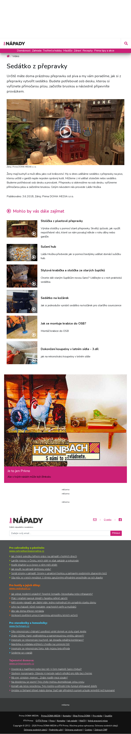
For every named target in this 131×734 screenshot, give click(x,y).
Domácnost (24, 50)
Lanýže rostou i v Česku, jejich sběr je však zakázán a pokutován (45, 560)
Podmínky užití (56, 729)
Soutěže (108, 715)
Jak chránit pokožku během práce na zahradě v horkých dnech (44, 556)
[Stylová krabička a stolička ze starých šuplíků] (22, 276)
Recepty (88, 50)
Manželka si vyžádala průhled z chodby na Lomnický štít (40, 644)
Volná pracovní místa (98, 720)
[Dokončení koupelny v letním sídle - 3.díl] (22, 352)
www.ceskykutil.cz (19, 588)
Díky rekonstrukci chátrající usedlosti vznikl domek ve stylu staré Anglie (48, 631)
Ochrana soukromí (74, 729)
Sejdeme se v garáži (21, 652)
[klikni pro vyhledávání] (126, 43)
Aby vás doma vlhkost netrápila (27, 611)
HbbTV (82, 720)
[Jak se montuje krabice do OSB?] (22, 327)
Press (52, 720)
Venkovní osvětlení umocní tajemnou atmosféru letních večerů (44, 615)
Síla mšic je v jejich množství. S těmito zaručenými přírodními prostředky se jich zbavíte (57, 577)
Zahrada (36, 50)
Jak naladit (72, 720)
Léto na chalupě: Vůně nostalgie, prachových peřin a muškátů (43, 606)
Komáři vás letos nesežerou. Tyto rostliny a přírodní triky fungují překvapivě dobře (54, 686)
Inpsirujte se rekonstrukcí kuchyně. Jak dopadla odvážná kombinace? (47, 640)
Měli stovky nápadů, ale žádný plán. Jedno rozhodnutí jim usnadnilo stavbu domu (53, 602)
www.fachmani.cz (19, 626)
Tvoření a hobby (52, 50)
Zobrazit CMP (100, 729)
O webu (107, 520)
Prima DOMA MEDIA (51, 715)
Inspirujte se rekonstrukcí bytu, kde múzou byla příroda (40, 648)
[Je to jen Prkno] (65, 421)
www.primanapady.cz (21, 663)
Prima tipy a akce (104, 50)
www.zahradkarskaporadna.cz (26, 551)
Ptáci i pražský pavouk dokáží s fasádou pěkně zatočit (39, 598)
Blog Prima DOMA (81, 715)
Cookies (88, 729)
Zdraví (77, 50)
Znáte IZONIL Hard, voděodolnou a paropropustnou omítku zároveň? (47, 635)
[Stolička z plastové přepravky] (22, 228)
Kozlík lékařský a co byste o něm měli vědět (34, 564)
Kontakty (67, 715)
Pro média (97, 715)
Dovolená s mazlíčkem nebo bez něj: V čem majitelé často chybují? (46, 669)
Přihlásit (116, 533)
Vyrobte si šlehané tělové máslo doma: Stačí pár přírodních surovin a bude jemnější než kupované (63, 690)
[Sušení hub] (22, 252)
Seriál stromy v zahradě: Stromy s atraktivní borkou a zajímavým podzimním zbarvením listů (59, 573)
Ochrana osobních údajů (35, 729)
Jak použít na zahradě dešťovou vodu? (31, 569)
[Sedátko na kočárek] (22, 301)
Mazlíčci (67, 50)
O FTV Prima (41, 720)
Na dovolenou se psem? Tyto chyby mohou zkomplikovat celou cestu (47, 681)
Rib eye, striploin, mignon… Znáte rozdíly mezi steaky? (39, 677)
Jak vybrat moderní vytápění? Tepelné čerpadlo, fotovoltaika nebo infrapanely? (52, 594)
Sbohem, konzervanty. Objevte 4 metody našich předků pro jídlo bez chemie (51, 673)
